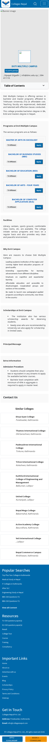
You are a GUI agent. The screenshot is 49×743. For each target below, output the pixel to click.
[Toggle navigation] (44, 3)
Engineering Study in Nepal (12, 592)
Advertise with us (9, 672)
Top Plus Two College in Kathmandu (16, 575)
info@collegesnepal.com (18, 723)
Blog (4, 680)
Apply (38, 145)
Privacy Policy (7, 689)
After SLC (6, 588)
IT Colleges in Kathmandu (12, 583)
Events (4, 676)
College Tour (7, 633)
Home (4, 663)
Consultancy (7, 646)
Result (4, 629)
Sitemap (5, 698)
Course (5, 638)
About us (5, 667)
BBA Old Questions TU (11, 601)
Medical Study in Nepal (11, 579)
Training (5, 642)
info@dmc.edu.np (30, 75)
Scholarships (7, 685)
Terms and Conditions (10, 693)
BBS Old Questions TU (11, 596)
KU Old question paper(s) (12, 625)
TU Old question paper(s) (12, 620)
